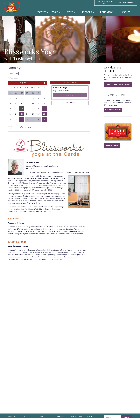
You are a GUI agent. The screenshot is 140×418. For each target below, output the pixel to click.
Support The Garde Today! (118, 84)
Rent (70, 12)
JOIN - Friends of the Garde (105, 3)
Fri (38, 87)
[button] (21, 108)
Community (13, 73)
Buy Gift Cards (112, 145)
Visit (55, 12)
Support (87, 12)
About (126, 12)
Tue (22, 87)
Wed (27, 87)
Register (70, 95)
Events (42, 12)
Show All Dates (70, 103)
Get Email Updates (126, 3)
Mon (16, 87)
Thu (33, 87)
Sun (10, 87)
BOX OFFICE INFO (116, 95)
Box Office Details (113, 110)
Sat (44, 87)
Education (107, 12)
